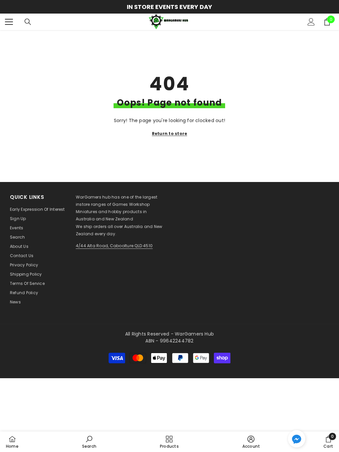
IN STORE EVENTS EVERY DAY (169, 7)
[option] (169, 7)
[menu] (9, 22)
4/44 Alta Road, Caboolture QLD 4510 (114, 246)
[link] (89, 442)
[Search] (28, 22)
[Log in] (311, 21)
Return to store (169, 133)
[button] (296, 438)
